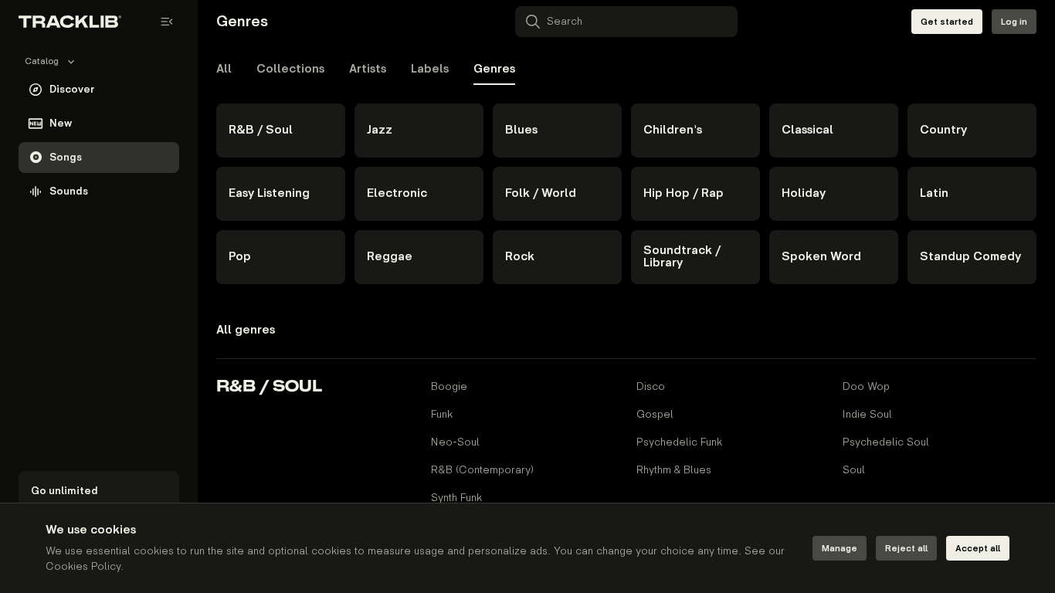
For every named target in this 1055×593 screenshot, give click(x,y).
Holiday (804, 193)
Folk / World (540, 193)
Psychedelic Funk (679, 442)
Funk (442, 414)
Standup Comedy (970, 256)
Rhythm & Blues (673, 469)
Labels (430, 69)
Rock (519, 256)
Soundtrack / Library (682, 256)
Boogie (449, 386)
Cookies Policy (83, 566)
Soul (854, 469)
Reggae (389, 256)
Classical (807, 130)
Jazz (379, 130)
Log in (1014, 22)
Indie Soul (867, 414)
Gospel (654, 414)
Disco (650, 386)
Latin (934, 193)
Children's (672, 130)
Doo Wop (866, 386)
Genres (494, 69)
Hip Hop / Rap (683, 193)
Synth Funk (456, 497)
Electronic (397, 193)
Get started (947, 22)
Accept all (977, 548)
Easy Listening (269, 193)
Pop (240, 256)
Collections (290, 69)
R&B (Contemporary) (482, 469)
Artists (367, 69)
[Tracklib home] (70, 21)
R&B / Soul (261, 130)
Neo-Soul (455, 442)
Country (943, 130)
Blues (521, 130)
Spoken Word (821, 256)
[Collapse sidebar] (166, 21)
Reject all (906, 548)
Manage (839, 548)
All (224, 69)
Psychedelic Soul (886, 442)
